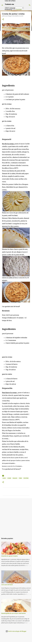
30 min (9, 478)
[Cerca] (30, 5)
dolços (15, 478)
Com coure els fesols (7, 584)
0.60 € (4, 478)
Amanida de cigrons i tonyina (9, 556)
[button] (3, 19)
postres (26, 478)
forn (20, 478)
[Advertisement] (16, 516)
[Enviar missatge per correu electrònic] (3, 476)
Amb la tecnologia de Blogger (17, 631)
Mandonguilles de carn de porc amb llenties (13, 613)
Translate (19, 9)
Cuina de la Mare (10, 1)
